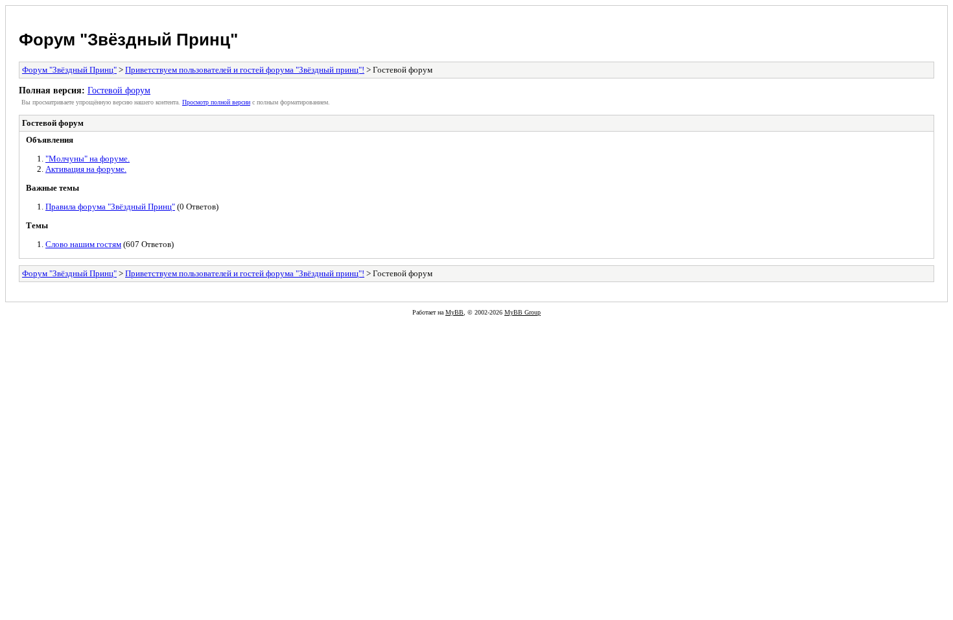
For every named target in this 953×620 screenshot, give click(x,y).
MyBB (454, 312)
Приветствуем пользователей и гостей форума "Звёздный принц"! (244, 70)
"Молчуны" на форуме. (87, 158)
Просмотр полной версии (216, 102)
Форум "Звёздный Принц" (128, 39)
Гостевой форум (119, 90)
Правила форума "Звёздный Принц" (110, 206)
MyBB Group (522, 312)
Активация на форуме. (85, 169)
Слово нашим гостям (83, 244)
